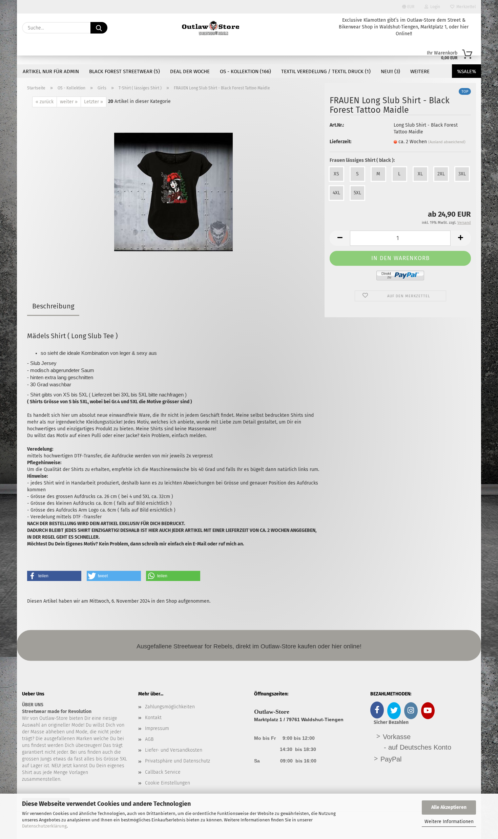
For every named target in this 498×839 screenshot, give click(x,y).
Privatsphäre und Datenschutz (177, 761)
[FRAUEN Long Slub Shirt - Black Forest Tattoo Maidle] (173, 192)
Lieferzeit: (340, 142)
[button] (340, 238)
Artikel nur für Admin (51, 71)
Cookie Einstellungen (167, 783)
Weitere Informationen (449, 821)
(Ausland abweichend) (446, 142)
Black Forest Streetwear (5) (124, 71)
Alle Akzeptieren (448, 807)
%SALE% (466, 71)
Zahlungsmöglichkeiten (170, 707)
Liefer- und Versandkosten (173, 750)
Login (434, 6)
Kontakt (153, 717)
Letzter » (93, 102)
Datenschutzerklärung (44, 826)
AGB (149, 739)
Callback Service (163, 772)
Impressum (157, 728)
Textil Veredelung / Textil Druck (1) (326, 71)
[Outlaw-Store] (210, 28)
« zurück (45, 102)
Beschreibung (53, 306)
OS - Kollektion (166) (245, 71)
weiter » (69, 102)
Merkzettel (465, 6)
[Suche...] (98, 28)
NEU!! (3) (390, 71)
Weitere (420, 71)
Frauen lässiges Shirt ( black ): (362, 160)
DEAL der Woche (190, 71)
